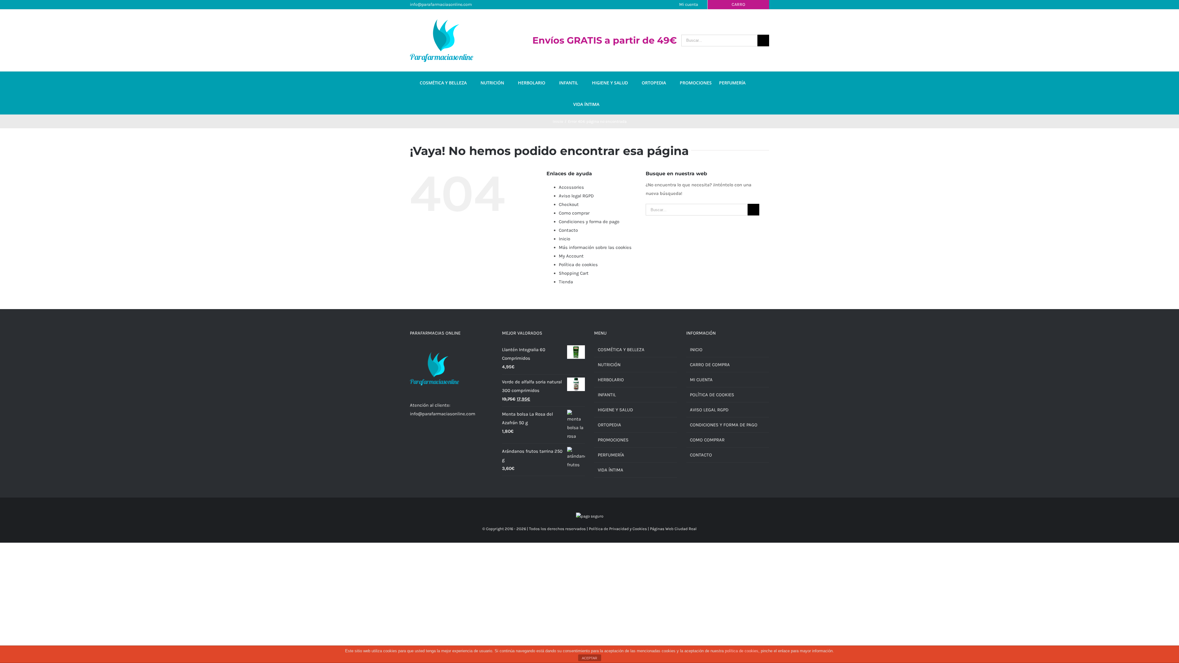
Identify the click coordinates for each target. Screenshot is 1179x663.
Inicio (564, 239)
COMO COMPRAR (707, 440)
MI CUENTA (701, 379)
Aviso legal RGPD (576, 196)
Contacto (568, 230)
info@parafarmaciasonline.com (441, 4)
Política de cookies (578, 264)
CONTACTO (701, 455)
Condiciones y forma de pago (589, 221)
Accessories (571, 187)
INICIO (696, 349)
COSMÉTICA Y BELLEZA (621, 349)
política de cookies (741, 651)
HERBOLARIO (611, 379)
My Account (571, 256)
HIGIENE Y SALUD (615, 410)
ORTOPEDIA (609, 425)
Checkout (569, 204)
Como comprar (574, 213)
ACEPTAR (589, 658)
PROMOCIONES (613, 440)
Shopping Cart (574, 273)
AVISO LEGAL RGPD (709, 410)
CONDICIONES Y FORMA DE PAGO (723, 425)
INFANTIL (607, 394)
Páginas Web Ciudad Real (673, 528)
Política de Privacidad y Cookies (618, 528)
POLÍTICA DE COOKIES (712, 394)
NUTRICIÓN (609, 364)
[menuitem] (450, 82)
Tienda (566, 282)
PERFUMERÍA (611, 455)
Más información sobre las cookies (595, 247)
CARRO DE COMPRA (710, 364)
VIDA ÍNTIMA (610, 470)
